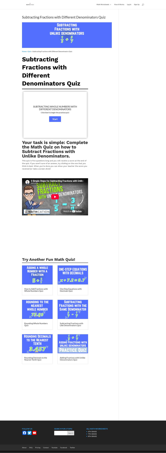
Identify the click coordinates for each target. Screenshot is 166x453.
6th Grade (92, 431)
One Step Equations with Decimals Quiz (71, 290)
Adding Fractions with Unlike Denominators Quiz (72, 358)
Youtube (54, 447)
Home (24, 51)
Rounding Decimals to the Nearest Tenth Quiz (35, 358)
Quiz (29, 51)
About (24, 447)
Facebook (63, 447)
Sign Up (136, 4)
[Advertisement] (55, 239)
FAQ (30, 447)
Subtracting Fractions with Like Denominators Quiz (71, 324)
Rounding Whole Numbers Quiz (36, 324)
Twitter (72, 447)
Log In (129, 4)
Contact (46, 447)
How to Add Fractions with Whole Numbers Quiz (36, 290)
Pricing (37, 447)
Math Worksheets (103, 4)
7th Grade (92, 434)
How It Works (119, 4)
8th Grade (92, 436)
